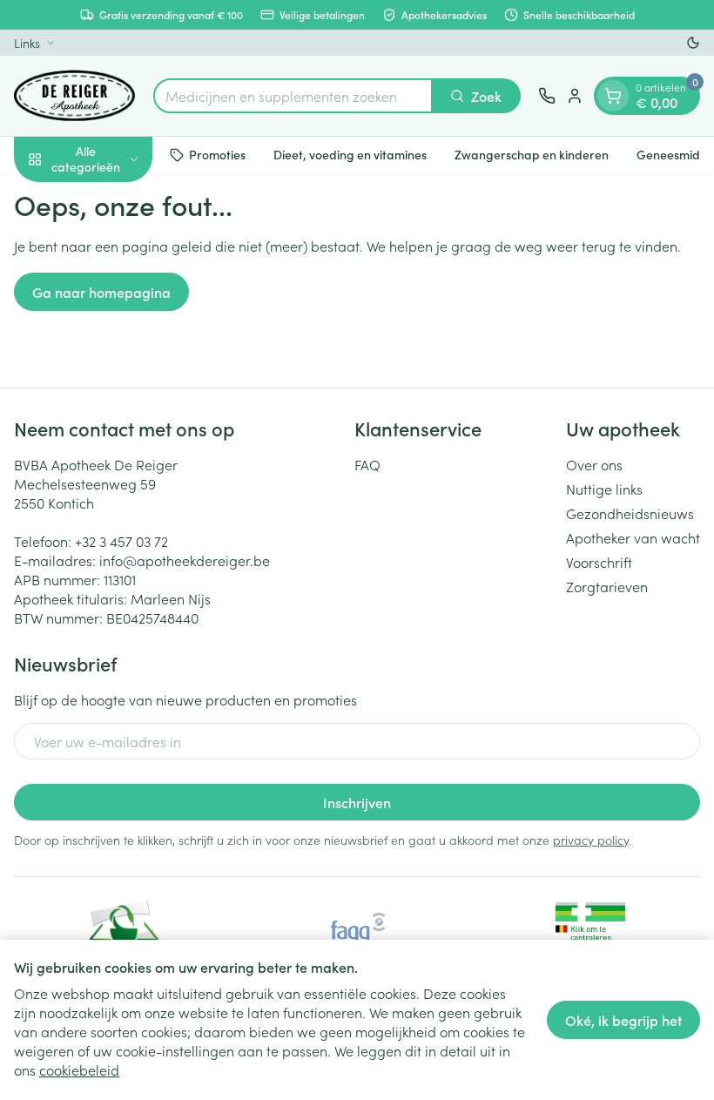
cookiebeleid (79, 1069)
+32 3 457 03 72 (121, 540)
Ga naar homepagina (101, 291)
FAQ (367, 464)
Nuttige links (604, 488)
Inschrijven (357, 802)
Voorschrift (599, 561)
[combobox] (293, 95)
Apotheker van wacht (633, 537)
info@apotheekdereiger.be (184, 560)
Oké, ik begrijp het (623, 1019)
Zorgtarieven (607, 586)
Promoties (217, 154)
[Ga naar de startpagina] (75, 96)
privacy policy (591, 839)
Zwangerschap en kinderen (532, 154)
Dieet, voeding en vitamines (350, 154)
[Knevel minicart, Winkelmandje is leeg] (613, 95)
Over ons (594, 464)
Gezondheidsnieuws (630, 513)
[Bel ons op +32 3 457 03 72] (547, 96)
